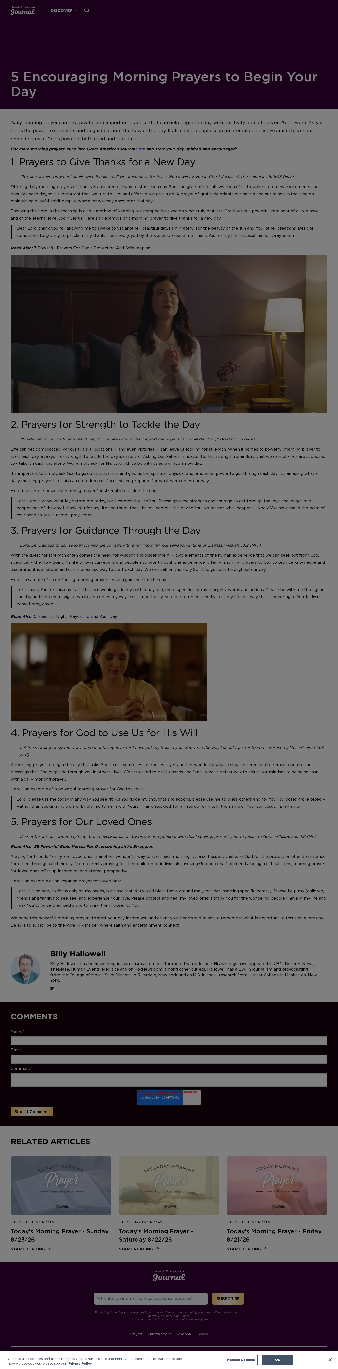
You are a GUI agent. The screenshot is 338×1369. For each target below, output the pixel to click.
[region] (169, 1360)
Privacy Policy (80, 1363)
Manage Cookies (241, 1359)
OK (277, 1359)
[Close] (330, 1359)
